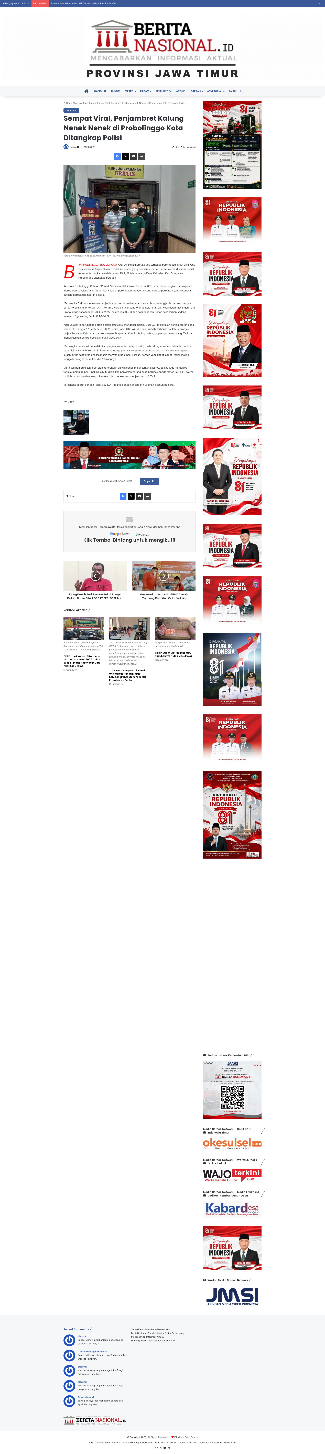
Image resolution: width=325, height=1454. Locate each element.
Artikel (181, 91)
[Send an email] (78, 147)
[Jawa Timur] (162, 46)
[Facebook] (117, 156)
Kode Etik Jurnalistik (165, 1442)
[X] (125, 156)
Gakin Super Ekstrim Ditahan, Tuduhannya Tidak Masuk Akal (173, 654)
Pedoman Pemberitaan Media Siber (218, 1442)
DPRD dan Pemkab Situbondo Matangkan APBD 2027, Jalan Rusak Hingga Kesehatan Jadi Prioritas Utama (81, 661)
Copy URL (149, 481)
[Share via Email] (133, 156)
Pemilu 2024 (163, 91)
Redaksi (116, 1442)
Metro (129, 91)
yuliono (73, 147)
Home (69, 103)
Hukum (115, 91)
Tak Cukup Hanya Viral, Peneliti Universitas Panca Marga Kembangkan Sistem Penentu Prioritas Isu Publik (128, 675)
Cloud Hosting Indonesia (92, 1351)
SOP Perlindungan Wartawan (138, 1442)
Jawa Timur (89, 103)
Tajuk (233, 91)
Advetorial (214, 91)
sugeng (82, 1366)
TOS (91, 1442)
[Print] (141, 156)
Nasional (100, 91)
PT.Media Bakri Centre (186, 1437)
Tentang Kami (102, 1442)
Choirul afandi (86, 1397)
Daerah (196, 91)
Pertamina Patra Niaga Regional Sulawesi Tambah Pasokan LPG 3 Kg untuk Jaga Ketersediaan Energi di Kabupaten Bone (114, 3)
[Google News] (120, 535)
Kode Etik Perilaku (187, 1442)
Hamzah (82, 1336)
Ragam (144, 91)
